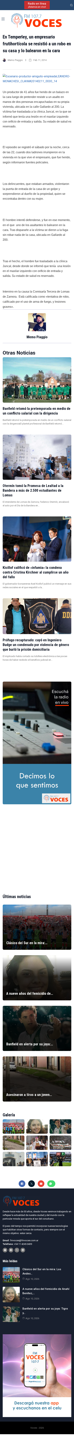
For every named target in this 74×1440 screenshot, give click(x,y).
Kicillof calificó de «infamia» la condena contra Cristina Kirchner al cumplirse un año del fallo (35, 572)
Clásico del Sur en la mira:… (26, 943)
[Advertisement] (37, 846)
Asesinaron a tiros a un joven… (29, 1095)
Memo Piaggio (15, 60)
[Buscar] (71, 5)
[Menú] (3, 19)
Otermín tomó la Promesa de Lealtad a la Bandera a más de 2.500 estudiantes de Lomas (33, 490)
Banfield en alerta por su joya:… (29, 1044)
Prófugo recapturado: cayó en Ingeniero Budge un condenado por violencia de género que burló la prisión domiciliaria (36, 645)
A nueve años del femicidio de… (29, 993)
